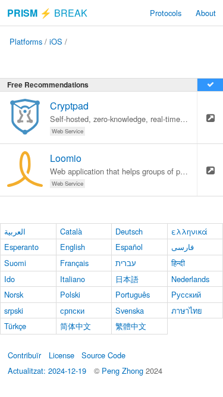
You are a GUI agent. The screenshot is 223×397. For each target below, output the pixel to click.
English (72, 246)
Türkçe (15, 326)
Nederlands (190, 279)
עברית (125, 262)
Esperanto (21, 246)
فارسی (182, 246)
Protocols (165, 12)
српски (72, 310)
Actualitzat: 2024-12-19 (47, 370)
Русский (186, 294)
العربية (15, 231)
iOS (55, 41)
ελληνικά (189, 231)
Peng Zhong (124, 370)
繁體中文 (130, 326)
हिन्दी (178, 262)
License (61, 355)
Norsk (13, 294)
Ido (9, 279)
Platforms (26, 41)
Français (74, 262)
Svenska (129, 310)
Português (132, 294)
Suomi (15, 262)
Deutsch (129, 231)
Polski (70, 294)
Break (47, 13)
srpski (13, 310)
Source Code (103, 355)
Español (129, 246)
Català (71, 231)
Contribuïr (24, 355)
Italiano (72, 279)
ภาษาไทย (186, 310)
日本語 (127, 279)
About (206, 12)
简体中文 (75, 326)
